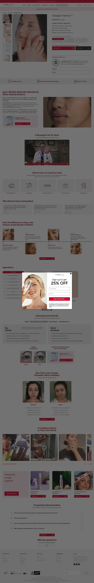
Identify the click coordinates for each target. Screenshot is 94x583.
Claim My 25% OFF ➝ (59, 299)
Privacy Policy (64, 305)
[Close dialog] (70, 273)
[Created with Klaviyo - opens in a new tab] (47, 310)
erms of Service (56, 305)
